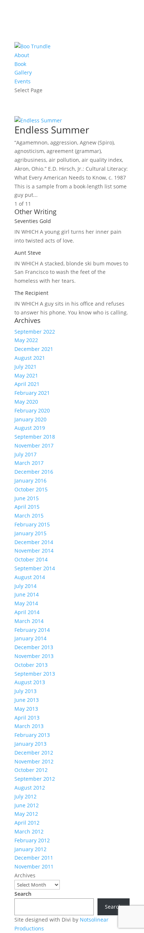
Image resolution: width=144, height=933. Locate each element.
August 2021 (29, 357)
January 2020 (30, 419)
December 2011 (33, 857)
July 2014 (25, 585)
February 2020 (32, 410)
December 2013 (33, 647)
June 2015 (26, 498)
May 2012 (26, 813)
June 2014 (26, 594)
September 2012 (34, 778)
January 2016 (30, 480)
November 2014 (34, 550)
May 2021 (26, 375)
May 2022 (26, 340)
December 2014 (33, 542)
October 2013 (31, 664)
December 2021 (33, 348)
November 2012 (34, 761)
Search (22, 893)
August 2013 (29, 682)
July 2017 (25, 454)
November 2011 (34, 866)
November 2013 (34, 655)
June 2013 (26, 699)
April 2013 (27, 717)
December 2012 (33, 752)
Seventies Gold (32, 220)
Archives (24, 875)
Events (22, 81)
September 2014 (34, 568)
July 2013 (25, 690)
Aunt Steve (27, 252)
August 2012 (29, 787)
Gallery (23, 72)
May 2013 (26, 708)
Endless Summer (51, 129)
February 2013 (32, 734)
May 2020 (26, 401)
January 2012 (30, 849)
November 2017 (34, 445)
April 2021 (27, 383)
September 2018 (34, 436)
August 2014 (29, 577)
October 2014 (31, 559)
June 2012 (26, 805)
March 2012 (29, 831)
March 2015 (29, 515)
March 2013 (29, 726)
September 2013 (34, 673)
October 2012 (31, 769)
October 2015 (31, 489)
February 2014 (32, 629)
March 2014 (29, 620)
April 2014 (27, 612)
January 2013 (30, 743)
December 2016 (33, 471)
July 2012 (25, 796)
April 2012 (27, 822)
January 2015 (30, 533)
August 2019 (29, 427)
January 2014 (30, 638)
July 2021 (25, 366)
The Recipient (31, 292)
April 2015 (27, 506)
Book (20, 63)
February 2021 (32, 392)
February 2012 (32, 840)
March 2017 (29, 462)
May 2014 (26, 603)
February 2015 (32, 524)
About (21, 55)
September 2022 (34, 331)
